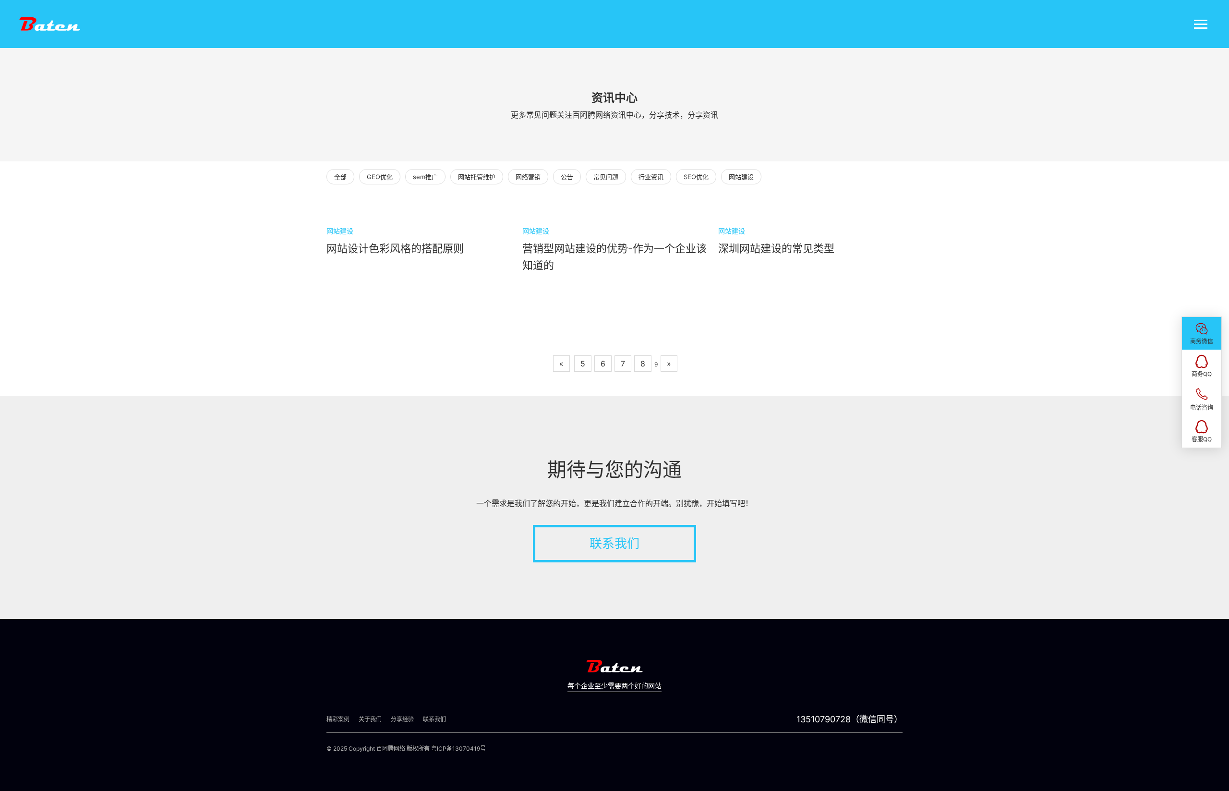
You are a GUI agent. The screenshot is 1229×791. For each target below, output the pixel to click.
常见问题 (605, 177)
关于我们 (370, 719)
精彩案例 (337, 719)
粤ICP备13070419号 (458, 748)
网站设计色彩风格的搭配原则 (395, 248)
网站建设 (741, 177)
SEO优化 (696, 177)
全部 (340, 177)
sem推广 (425, 177)
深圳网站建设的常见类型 (776, 248)
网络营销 (528, 177)
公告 (567, 177)
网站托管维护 (476, 177)
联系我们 (614, 543)
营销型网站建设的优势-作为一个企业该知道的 (614, 256)
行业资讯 (651, 177)
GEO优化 (380, 177)
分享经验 (402, 719)
